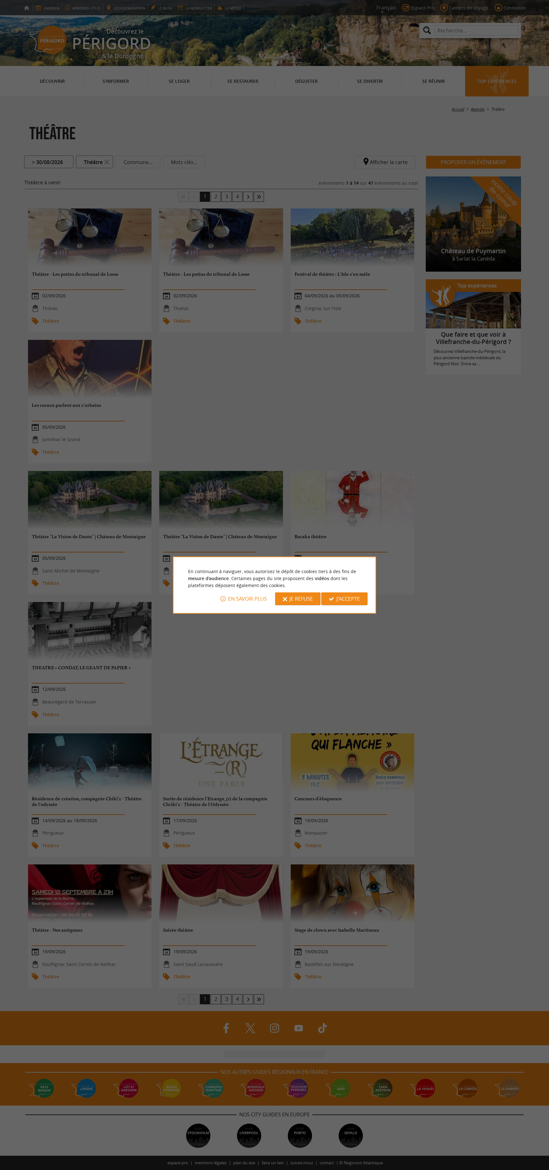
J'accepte (348, 598)
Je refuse (301, 598)
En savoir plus (247, 598)
